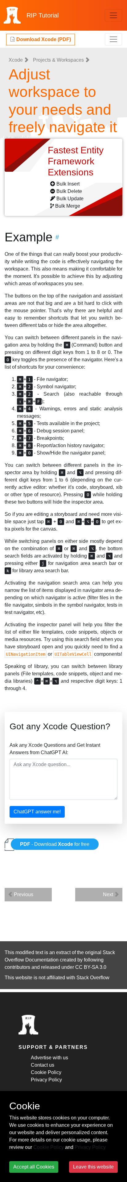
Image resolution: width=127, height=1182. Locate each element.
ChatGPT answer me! (37, 811)
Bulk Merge (67, 206)
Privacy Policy (46, 1079)
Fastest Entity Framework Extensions (76, 161)
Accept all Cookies (33, 1166)
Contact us (42, 1065)
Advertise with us (49, 1057)
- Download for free (54, 844)
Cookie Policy (46, 1072)
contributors (17, 967)
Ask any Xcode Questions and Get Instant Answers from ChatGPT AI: (55, 749)
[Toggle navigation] (113, 15)
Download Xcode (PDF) (43, 39)
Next (108, 894)
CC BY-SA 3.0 (90, 967)
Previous (23, 894)
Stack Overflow (92, 977)
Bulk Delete (69, 191)
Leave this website (93, 1166)
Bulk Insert (68, 183)
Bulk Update (70, 198)
